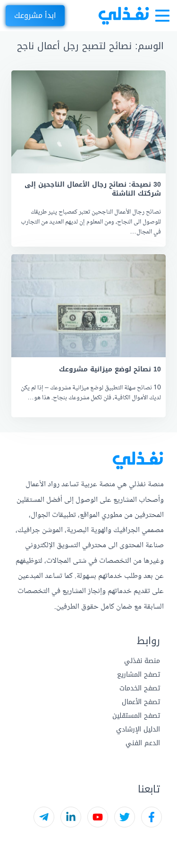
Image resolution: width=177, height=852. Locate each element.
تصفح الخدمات (139, 688)
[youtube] (97, 817)
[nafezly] (124, 16)
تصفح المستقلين (136, 715)
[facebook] (151, 817)
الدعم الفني (143, 743)
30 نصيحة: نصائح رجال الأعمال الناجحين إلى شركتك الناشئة (93, 189)
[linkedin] (71, 817)
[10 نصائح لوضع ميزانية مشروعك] (88, 305)
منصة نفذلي (142, 660)
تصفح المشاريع (138, 674)
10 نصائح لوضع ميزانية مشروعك (110, 369)
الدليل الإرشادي (138, 729)
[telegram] (44, 817)
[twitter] (124, 817)
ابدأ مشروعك (35, 15)
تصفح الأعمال (141, 702)
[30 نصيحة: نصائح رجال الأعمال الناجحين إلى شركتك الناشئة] (88, 121)
